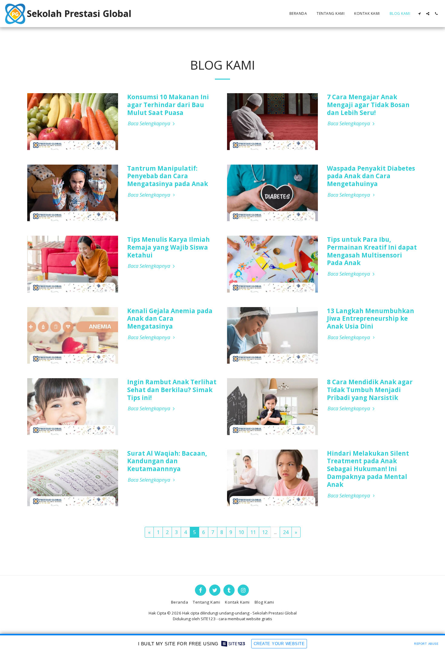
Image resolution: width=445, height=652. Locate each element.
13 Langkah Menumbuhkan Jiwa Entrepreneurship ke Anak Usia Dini (370, 318)
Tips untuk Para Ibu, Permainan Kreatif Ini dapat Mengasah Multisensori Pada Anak (372, 251)
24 (285, 532)
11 (253, 532)
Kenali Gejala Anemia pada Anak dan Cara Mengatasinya (170, 318)
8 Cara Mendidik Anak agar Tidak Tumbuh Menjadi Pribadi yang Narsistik (370, 390)
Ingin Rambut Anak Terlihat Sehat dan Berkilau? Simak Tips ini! (171, 390)
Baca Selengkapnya (149, 123)
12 (265, 532)
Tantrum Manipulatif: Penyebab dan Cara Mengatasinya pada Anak (167, 176)
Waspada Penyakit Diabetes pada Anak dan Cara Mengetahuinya (371, 176)
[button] (419, 13)
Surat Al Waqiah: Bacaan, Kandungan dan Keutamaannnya (167, 461)
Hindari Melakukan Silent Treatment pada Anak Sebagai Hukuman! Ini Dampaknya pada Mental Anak (368, 469)
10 (241, 532)
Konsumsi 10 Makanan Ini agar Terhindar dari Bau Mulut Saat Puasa (168, 105)
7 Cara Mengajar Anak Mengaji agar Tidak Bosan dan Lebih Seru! (368, 105)
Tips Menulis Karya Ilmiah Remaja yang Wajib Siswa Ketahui (168, 247)
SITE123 (208, 618)
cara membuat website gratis (245, 618)
